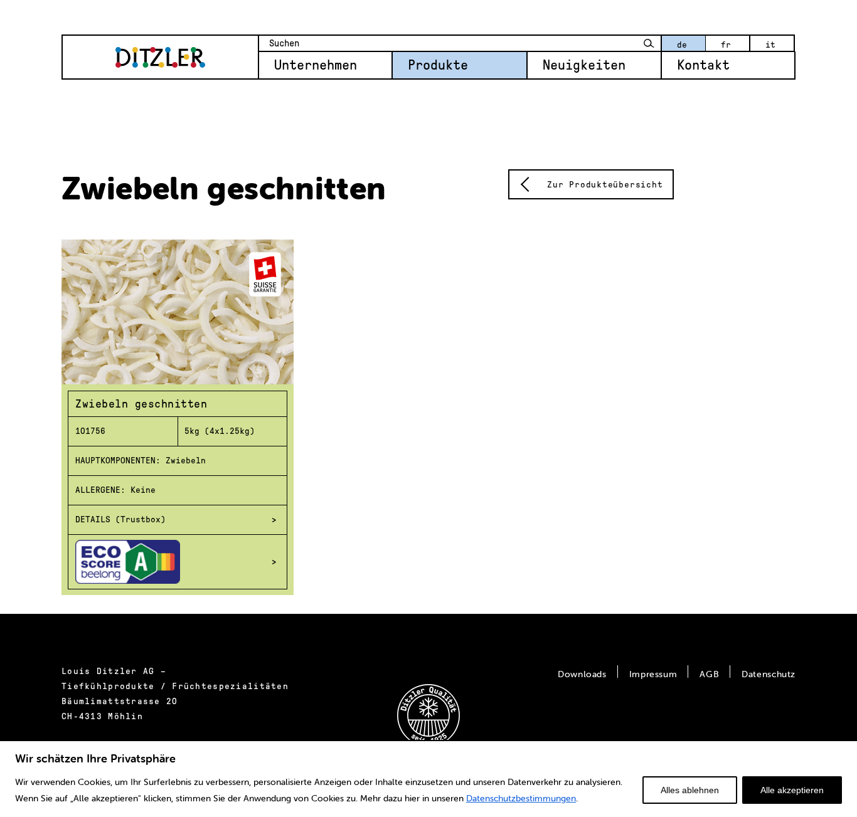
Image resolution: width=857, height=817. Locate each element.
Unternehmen (315, 65)
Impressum (653, 674)
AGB (709, 674)
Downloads (582, 674)
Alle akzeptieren (792, 790)
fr (726, 45)
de (682, 45)
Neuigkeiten (584, 65)
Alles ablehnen (690, 790)
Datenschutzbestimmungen (521, 798)
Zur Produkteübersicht (605, 184)
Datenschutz (769, 674)
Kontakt (703, 65)
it (770, 45)
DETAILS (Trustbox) (120, 519)
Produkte (438, 65)
